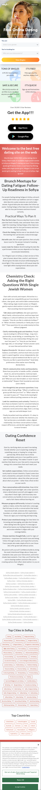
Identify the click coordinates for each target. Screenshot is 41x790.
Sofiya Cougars (11, 584)
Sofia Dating (7, 689)
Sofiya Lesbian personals (27, 594)
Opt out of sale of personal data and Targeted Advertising (20, 773)
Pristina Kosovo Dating (16, 677)
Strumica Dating (6, 701)
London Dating (8, 665)
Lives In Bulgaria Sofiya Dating (28, 660)
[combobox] (20, 44)
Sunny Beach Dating (20, 701)
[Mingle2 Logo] (5, 4)
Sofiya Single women (15, 622)
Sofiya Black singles (11, 578)
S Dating (29, 677)
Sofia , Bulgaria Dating (31, 689)
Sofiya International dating (27, 589)
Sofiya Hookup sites (10, 589)
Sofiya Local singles (11, 597)
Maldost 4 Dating (32, 665)
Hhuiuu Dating (7, 652)
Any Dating (18, 636)
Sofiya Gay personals (12, 586)
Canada (33, 721)
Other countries (26, 734)
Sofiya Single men (30, 617)
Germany (18, 725)
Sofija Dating (23, 693)
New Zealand (21, 730)
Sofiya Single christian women (20, 611)
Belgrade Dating (29, 636)
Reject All (20, 780)
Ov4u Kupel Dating (8, 673)
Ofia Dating (33, 669)
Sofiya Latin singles (10, 594)
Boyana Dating (8, 640)
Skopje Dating (18, 685)
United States (10, 721)
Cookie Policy (26, 767)
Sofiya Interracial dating (12, 592)
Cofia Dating (5, 644)
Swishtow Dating (34, 701)
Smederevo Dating (30, 685)
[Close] (38, 744)
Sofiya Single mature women (13, 617)
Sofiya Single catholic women (20, 608)
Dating (9, 636)
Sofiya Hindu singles (27, 586)
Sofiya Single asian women (27, 603)
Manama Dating (9, 669)
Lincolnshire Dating (10, 660)
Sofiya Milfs (12, 600)
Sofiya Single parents (30, 619)
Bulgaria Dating (32, 640)
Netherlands (10, 730)
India (25, 725)
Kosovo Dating (9, 656)
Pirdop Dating (22, 673)
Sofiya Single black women (20, 606)
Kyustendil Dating (22, 656)
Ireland (33, 725)
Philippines (32, 730)
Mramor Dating (21, 669)
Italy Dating (18, 652)
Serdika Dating (31, 681)
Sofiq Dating (34, 693)
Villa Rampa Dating (9, 705)
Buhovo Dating (20, 640)
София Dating (34, 705)
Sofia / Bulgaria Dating (10, 693)
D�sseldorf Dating (9, 648)
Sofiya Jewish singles (28, 592)
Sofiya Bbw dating (30, 575)
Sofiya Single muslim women (11, 619)
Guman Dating (33, 648)
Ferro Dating (22, 648)
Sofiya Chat (11, 581)
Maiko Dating (20, 665)
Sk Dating (7, 685)
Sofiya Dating (8, 697)
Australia (8, 725)
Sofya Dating (19, 697)
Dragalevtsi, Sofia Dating (32, 644)
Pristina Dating (33, 673)
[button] (34, 4)
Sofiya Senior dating (10, 603)
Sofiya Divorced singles (26, 584)
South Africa (13, 734)
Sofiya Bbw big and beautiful (12, 575)
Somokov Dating (31, 697)
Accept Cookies (20, 787)
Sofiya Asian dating (27, 572)
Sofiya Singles (28, 622)
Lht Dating (33, 656)
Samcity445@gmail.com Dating (14, 681)
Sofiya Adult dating (12, 572)
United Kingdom (22, 721)
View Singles (20, 60)
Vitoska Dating (22, 705)
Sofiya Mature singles (27, 597)
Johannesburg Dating (31, 652)
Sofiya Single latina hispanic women (20, 614)
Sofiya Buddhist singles (27, 578)
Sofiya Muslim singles (24, 600)
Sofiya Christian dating (24, 581)
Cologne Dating (17, 644)
